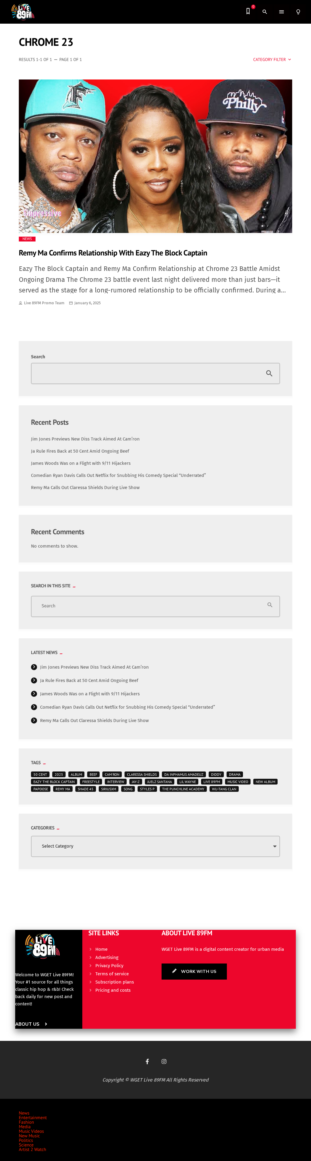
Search (38, 356)
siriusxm (108, 789)
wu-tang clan (224, 789)
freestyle (91, 781)
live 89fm (211, 781)
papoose (40, 789)
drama (235, 774)
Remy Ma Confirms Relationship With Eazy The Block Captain (113, 253)
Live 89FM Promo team (44, 303)
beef (93, 774)
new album (265, 781)
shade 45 (86, 789)
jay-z (136, 781)
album (76, 774)
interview (115, 781)
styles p (147, 789)
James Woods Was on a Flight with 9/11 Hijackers (81, 463)
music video (237, 781)
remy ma (63, 789)
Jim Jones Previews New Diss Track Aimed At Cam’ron (85, 439)
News (27, 239)
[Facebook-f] (147, 1061)
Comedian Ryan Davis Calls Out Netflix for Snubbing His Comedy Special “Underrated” (118, 475)
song (128, 789)
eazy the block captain (54, 781)
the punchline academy (183, 789)
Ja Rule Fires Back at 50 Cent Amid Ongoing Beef (80, 451)
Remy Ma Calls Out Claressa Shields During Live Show (85, 487)
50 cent (40, 774)
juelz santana (159, 781)
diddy (216, 774)
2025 (59, 774)
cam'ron (112, 774)
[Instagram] (164, 1061)
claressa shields (142, 774)
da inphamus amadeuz (183, 774)
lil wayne (187, 781)
